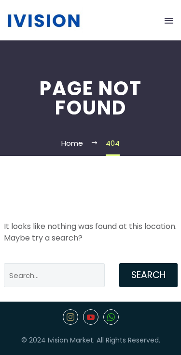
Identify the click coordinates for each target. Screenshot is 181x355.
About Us (97, 38)
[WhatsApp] (111, 317)
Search (148, 274)
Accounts (146, 38)
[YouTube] (90, 317)
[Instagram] (70, 317)
